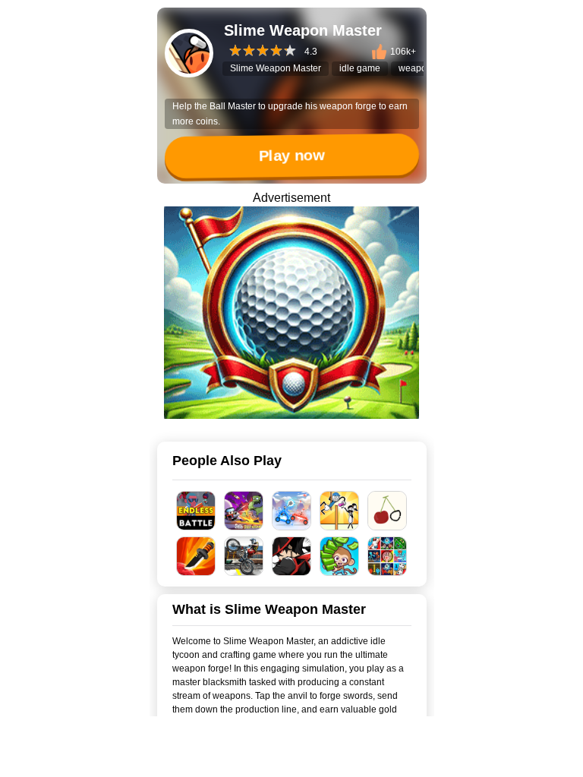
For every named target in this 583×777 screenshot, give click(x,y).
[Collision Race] (291, 510)
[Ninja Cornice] (291, 556)
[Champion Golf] (291, 312)
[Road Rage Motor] (244, 556)
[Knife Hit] (196, 556)
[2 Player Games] (387, 556)
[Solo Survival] (244, 510)
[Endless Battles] (196, 510)
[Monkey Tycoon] (339, 556)
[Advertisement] (291, 758)
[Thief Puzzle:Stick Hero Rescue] (339, 510)
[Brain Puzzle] (387, 510)
